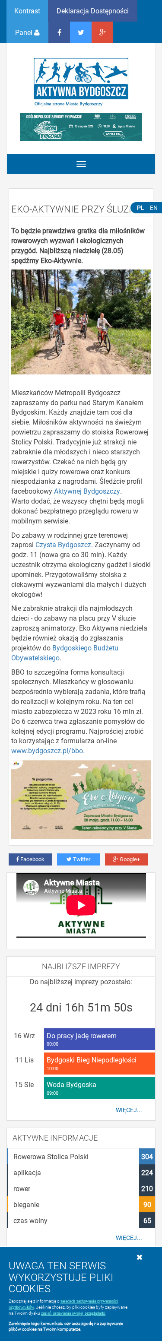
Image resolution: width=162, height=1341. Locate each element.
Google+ (129, 859)
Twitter (81, 859)
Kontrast (27, 10)
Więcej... (129, 1110)
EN (154, 207)
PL (140, 207)
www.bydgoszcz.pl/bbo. (48, 750)
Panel (24, 32)
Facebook (31, 859)
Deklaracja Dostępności (93, 10)
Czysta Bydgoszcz (63, 544)
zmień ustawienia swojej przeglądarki (73, 1313)
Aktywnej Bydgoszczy (87, 490)
